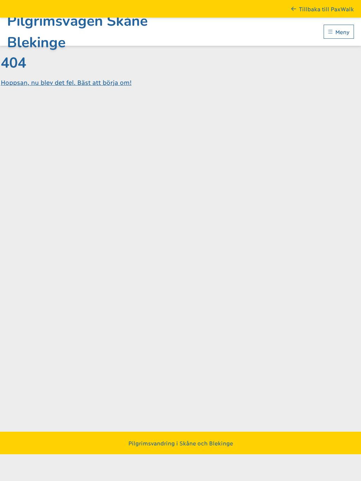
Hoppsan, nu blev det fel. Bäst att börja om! (66, 82)
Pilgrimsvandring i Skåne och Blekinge (180, 442)
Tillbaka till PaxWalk (326, 8)
